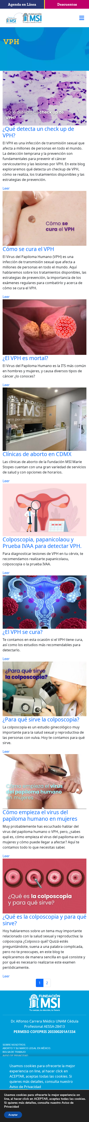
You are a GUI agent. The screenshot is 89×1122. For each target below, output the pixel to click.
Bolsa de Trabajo (14, 1052)
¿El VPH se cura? (23, 631)
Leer (6, 188)
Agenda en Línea (22, 4)
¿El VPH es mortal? (25, 358)
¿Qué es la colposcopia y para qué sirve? (44, 920)
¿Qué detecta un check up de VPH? (38, 132)
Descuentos (67, 4)
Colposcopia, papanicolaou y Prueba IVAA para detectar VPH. (42, 542)
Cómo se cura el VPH (28, 249)
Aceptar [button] (13, 1115)
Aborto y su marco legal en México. (27, 1048)
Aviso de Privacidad (15, 1055)
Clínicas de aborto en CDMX (37, 454)
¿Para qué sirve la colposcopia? (41, 719)
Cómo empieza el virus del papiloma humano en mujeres (40, 815)
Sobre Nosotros (14, 1044)
